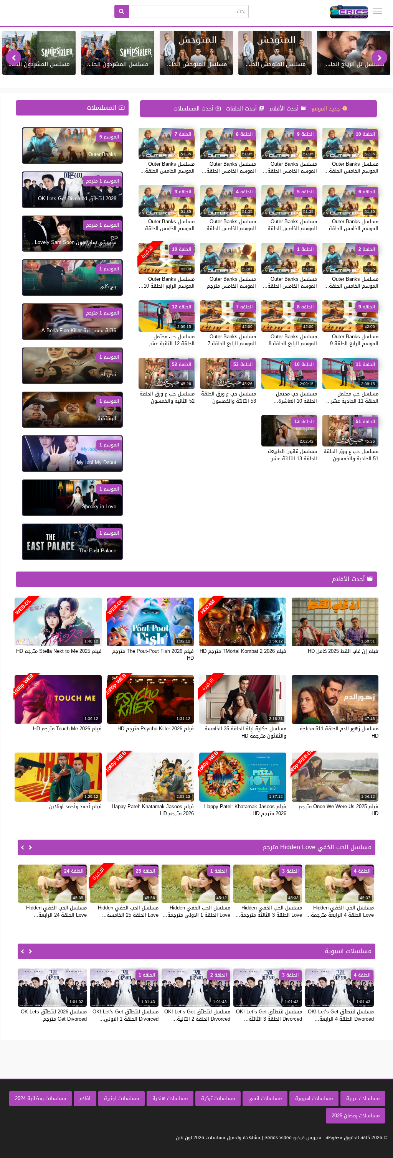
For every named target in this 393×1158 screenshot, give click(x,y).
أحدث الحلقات (242, 109)
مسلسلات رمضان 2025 (356, 1115)
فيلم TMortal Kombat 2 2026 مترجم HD (243, 651)
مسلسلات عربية (363, 1098)
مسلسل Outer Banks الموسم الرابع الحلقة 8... (290, 340)
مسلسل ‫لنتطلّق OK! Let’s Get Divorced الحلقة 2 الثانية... (197, 1015)
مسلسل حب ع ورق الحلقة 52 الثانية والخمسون (167, 397)
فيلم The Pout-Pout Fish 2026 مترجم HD (153, 654)
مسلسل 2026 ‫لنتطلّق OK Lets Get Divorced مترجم (54, 1015)
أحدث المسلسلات (194, 109)
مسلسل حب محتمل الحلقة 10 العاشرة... (295, 397)
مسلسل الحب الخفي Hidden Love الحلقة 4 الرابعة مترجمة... (340, 911)
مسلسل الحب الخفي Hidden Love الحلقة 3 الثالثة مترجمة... (269, 911)
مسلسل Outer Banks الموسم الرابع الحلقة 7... (229, 340)
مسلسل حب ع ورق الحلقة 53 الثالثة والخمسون (228, 397)
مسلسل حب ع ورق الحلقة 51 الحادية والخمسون (351, 454)
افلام (85, 1098)
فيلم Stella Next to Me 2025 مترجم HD (59, 651)
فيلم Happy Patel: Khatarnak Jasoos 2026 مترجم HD (245, 810)
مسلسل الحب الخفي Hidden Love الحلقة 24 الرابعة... (56, 911)
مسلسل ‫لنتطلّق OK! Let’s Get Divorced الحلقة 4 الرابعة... (341, 1015)
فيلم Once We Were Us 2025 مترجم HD (338, 810)
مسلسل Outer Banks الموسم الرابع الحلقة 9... (351, 340)
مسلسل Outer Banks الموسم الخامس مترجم (231, 282)
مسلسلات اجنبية (121, 1098)
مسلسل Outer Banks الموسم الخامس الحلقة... (351, 167)
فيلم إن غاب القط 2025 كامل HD (343, 651)
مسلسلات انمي (265, 1098)
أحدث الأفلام (285, 109)
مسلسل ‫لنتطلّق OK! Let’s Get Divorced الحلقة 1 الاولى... (125, 1015)
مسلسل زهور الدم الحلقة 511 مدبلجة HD (339, 732)
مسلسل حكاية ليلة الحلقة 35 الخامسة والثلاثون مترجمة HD (245, 732)
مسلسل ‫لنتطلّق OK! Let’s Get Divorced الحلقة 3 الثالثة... (269, 1015)
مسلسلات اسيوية (314, 1098)
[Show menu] (378, 11)
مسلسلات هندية (170, 1098)
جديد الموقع (326, 109)
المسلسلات (103, 108)
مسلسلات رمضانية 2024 (40, 1098)
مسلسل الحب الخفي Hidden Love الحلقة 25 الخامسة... (128, 911)
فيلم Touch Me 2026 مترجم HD (67, 728)
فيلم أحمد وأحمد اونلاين (75, 806)
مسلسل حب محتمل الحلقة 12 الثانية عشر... (169, 340)
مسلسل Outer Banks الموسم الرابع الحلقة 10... (167, 282)
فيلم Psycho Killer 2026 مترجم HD (155, 728)
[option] (353, 53)
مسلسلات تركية (218, 1098)
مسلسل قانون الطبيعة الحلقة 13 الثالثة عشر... (292, 454)
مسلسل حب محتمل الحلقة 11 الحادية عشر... (352, 397)
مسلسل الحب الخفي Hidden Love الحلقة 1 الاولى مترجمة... (196, 911)
